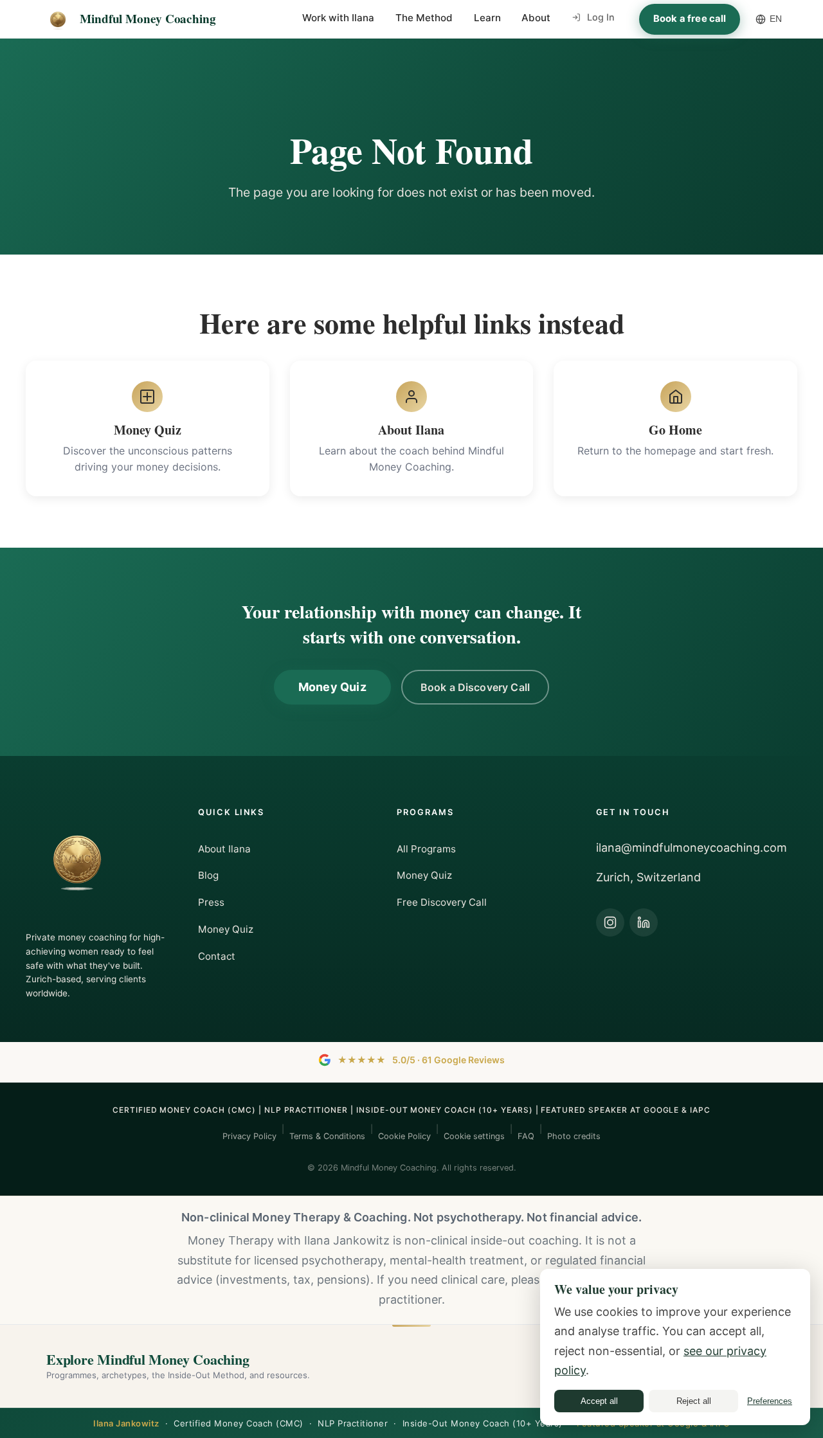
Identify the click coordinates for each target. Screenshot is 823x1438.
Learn (487, 18)
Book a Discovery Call (475, 687)
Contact (216, 956)
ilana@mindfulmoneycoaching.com (691, 847)
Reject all (693, 1401)
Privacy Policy (249, 1136)
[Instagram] (610, 922)
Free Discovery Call (442, 902)
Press (211, 902)
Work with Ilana (338, 18)
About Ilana (224, 849)
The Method (424, 18)
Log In (601, 17)
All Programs (426, 849)
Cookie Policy (404, 1136)
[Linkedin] (643, 922)
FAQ (526, 1136)
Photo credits (574, 1136)
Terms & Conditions (327, 1136)
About (535, 18)
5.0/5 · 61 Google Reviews (421, 1059)
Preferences (769, 1401)
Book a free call (689, 18)
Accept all (599, 1401)
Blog (208, 875)
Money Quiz (332, 687)
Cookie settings (474, 1136)
